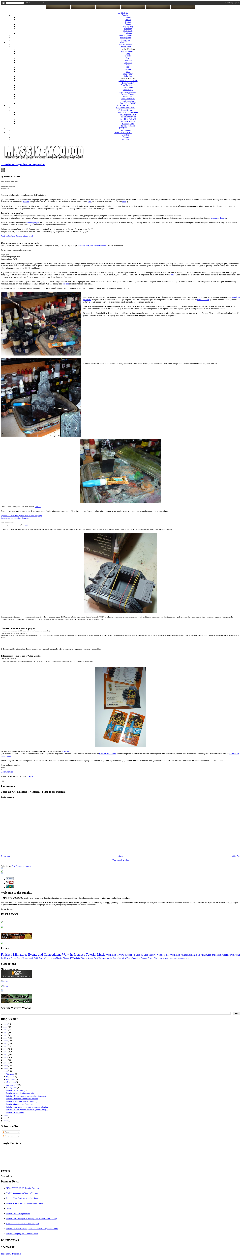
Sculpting (128, 29)
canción (26, 202)
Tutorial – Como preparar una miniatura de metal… (26, 1096)
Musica (109, 958)
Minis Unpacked (125, 35)
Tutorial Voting (87, 958)
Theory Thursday (174, 958)
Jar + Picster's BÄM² (128, 119)
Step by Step (142, 954)
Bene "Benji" (128, 90)
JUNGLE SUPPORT (123, 133)
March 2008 (11, 1082)
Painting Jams (125, 38)
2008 (6, 1071)
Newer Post (5, 856)
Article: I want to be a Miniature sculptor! (22, 1223)
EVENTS (123, 128)
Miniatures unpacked (211, 954)
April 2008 (10, 1079)
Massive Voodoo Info (159, 954)
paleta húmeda (203, 300)
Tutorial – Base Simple (15, 1112)
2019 (6, 1041)
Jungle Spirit (33, 958)
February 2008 (12, 1085)
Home (120, 856)
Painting (128, 24)
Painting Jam (50, 958)
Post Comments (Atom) (21, 866)
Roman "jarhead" (128, 51)
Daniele (128, 56)
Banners (125, 139)
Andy (128, 53)
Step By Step (128, 26)
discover (223, 218)
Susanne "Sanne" (128, 94)
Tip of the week (100, 958)
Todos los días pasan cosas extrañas (92, 245)
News (13, 958)
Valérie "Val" (128, 96)
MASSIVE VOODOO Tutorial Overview (23, 1188)
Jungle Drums (22, 958)
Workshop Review (115, 954)
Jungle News (228, 954)
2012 (6, 1060)
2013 (6, 1057)
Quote (7, 958)
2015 (6, 1052)
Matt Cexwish (128, 101)
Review (42, 958)
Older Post (236, 856)
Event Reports (125, 130)
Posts (6, 1132)
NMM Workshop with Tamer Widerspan (22, 1193)
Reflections (185, 958)
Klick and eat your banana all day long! (17, 236)
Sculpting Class (128, 123)
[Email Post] (2, 781)
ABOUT (123, 42)
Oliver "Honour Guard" (128, 81)
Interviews (125, 40)
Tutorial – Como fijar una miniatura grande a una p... (27, 1110)
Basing (128, 22)
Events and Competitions (44, 954)
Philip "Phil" (128, 74)
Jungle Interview (119, 958)
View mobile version (120, 860)
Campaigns (135, 958)
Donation (125, 135)
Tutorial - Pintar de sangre (16, 1090)
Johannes (128, 62)
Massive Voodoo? (125, 44)
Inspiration (128, 33)
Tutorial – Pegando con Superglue (23, 164)
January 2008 (11, 1088)
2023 (6, 1030)
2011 (6, 1063)
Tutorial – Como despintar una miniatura (22, 1093)
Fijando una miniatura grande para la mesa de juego (21, 516)
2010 (6, 1066)
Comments (8, 1136)
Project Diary (153, 958)
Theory (128, 17)
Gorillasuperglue (32, 222)
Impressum (6, 1254)
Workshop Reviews (125, 110)
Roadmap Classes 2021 (125, 108)
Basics (128, 20)
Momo (128, 69)
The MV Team (125, 47)
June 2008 (10, 1074)
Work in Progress (73, 954)
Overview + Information (128, 112)
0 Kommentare (7, 772)
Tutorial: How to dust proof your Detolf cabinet (25, 1203)
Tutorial (91, 954)
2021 (6, 1035)
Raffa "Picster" (128, 83)
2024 (6, 1027)
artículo (38, 507)
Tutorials (125, 15)
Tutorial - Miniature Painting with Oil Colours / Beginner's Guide (32, 1229)
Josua (128, 65)
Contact (126, 137)
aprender (214, 218)
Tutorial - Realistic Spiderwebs (18, 1213)
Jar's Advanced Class (128, 117)
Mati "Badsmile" (128, 99)
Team (129, 958)
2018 (6, 1043)
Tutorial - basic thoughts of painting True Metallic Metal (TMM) (31, 1218)
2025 (6, 1024)
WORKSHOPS (123, 105)
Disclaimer (16, 1254)
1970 (6, 1121)
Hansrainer (128, 60)
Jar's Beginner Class (128, 114)
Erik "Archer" (128, 87)
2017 (6, 1046)
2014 (6, 1054)
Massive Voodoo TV (64, 958)
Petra (128, 72)
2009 (6, 1068)
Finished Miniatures (14, 954)
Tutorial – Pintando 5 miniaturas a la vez (22, 1099)
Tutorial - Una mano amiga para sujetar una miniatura (27, 1107)
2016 (6, 1049)
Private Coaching (128, 121)
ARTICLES (123, 13)
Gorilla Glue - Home (107, 754)
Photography (128, 31)
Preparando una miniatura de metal (14, 518)
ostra (89, 202)
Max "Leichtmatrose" (128, 92)
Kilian (128, 67)
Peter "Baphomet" (128, 85)
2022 (6, 1032)
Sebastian (128, 76)
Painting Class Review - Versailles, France (23, 1198)
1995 (6, 1118)
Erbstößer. (66, 751)
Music (101, 954)
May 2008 (10, 1077)
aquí (172, 275)
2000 (6, 1115)
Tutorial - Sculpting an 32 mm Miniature (22, 1234)
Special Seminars (128, 126)
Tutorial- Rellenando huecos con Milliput (22, 1101)
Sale (198, 954)
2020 (6, 1038)
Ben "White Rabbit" (128, 103)
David (128, 58)
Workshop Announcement (182, 954)
